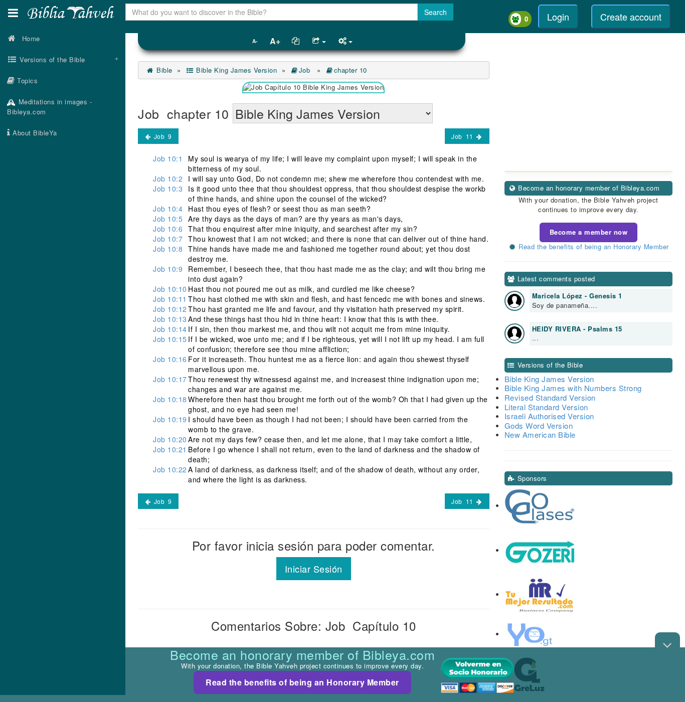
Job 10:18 (170, 399)
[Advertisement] (62, 303)
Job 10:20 (170, 439)
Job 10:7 (168, 239)
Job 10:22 (170, 469)
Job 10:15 (170, 339)
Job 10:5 (168, 219)
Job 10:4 (168, 209)
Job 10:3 (168, 189)
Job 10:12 (170, 309)
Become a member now (589, 232)
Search (435, 12)
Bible (163, 70)
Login (558, 16)
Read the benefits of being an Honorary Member (302, 682)
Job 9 (162, 136)
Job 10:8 (168, 249)
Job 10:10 (170, 289)
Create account (630, 16)
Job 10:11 (170, 299)
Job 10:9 (168, 269)
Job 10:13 (170, 319)
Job (305, 70)
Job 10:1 (168, 158)
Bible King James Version (235, 70)
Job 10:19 (170, 419)
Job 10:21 (170, 449)
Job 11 (463, 136)
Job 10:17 (170, 379)
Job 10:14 (170, 329)
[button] (13, 13)
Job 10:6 (168, 229)
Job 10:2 (168, 178)
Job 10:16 (170, 359)
